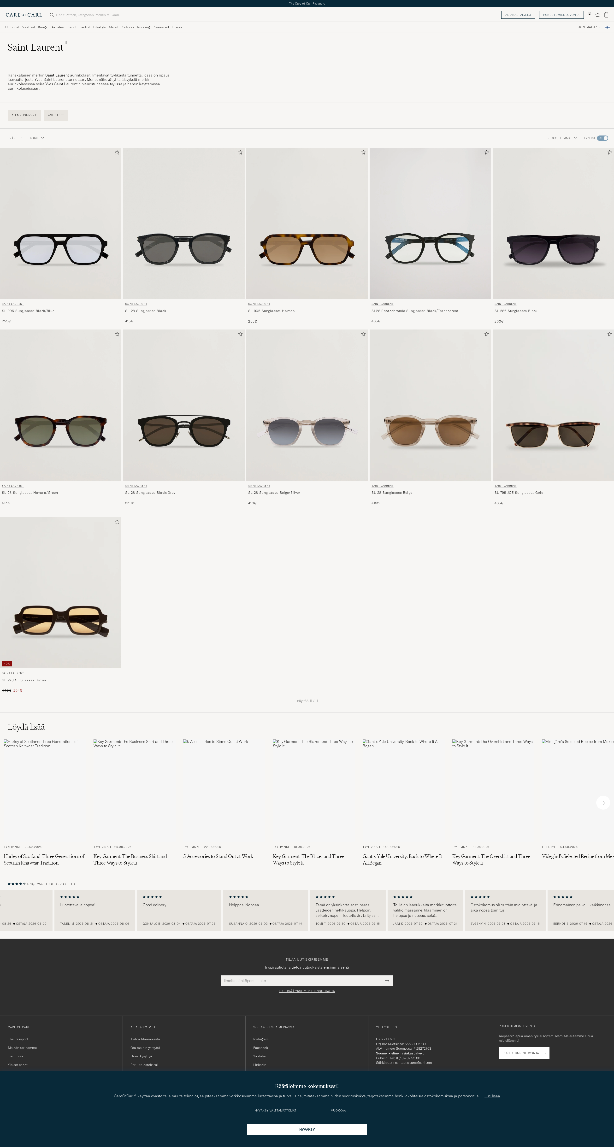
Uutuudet (12, 27)
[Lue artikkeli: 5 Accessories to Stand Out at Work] (224, 802)
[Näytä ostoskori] (606, 14)
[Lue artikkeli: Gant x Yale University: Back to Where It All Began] (404, 802)
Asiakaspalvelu (518, 15)
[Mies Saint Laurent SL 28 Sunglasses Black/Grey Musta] (184, 405)
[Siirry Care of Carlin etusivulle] (24, 15)
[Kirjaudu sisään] (589, 15)
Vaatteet (28, 27)
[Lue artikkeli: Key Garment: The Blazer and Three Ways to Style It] (314, 802)
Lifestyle (99, 27)
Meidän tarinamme (22, 1048)
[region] (307, 910)
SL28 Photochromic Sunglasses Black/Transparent (415, 310)
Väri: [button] (14, 138)
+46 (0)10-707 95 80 (404, 1058)
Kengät (43, 27)
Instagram (261, 1039)
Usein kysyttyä (141, 1056)
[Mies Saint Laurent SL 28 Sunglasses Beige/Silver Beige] (307, 405)
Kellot (72, 27)
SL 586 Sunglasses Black (516, 310)
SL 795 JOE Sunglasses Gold (519, 492)
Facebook (260, 1048)
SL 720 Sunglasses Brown (24, 680)
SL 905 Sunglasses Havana (271, 310)
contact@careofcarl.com (413, 1062)
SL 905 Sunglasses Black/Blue (28, 310)
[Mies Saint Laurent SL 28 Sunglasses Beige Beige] (430, 405)
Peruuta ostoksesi (144, 1065)
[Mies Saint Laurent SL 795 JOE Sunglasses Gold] (553, 405)
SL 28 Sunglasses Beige (392, 492)
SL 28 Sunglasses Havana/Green (30, 492)
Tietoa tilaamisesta (145, 1039)
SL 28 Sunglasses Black (145, 310)
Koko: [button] (34, 138)
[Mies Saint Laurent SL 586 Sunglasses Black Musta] (553, 223)
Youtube (259, 1056)
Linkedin (259, 1065)
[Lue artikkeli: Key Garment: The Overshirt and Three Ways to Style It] (493, 802)
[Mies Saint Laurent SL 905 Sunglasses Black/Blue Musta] (60, 223)
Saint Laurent (13, 304)
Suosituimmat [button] (560, 138)
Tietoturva (15, 1056)
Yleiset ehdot (18, 1065)
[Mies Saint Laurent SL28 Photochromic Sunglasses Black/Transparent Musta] (430, 223)
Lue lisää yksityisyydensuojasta (307, 991)
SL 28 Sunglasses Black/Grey (150, 492)
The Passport (18, 1039)
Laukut (84, 27)
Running (143, 27)
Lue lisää (492, 1096)
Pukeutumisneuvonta (561, 15)
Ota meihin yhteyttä (145, 1048)
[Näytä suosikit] (597, 14)
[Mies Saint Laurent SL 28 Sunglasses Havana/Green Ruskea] (60, 405)
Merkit (113, 27)
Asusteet (58, 27)
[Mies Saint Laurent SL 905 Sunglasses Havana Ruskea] (307, 223)
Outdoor (128, 27)
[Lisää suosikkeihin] (116, 153)
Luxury (177, 27)
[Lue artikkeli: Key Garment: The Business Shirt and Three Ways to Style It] (135, 802)
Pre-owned (161, 27)
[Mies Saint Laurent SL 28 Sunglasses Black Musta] (184, 223)
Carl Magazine (590, 27)
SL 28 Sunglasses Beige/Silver (274, 492)
